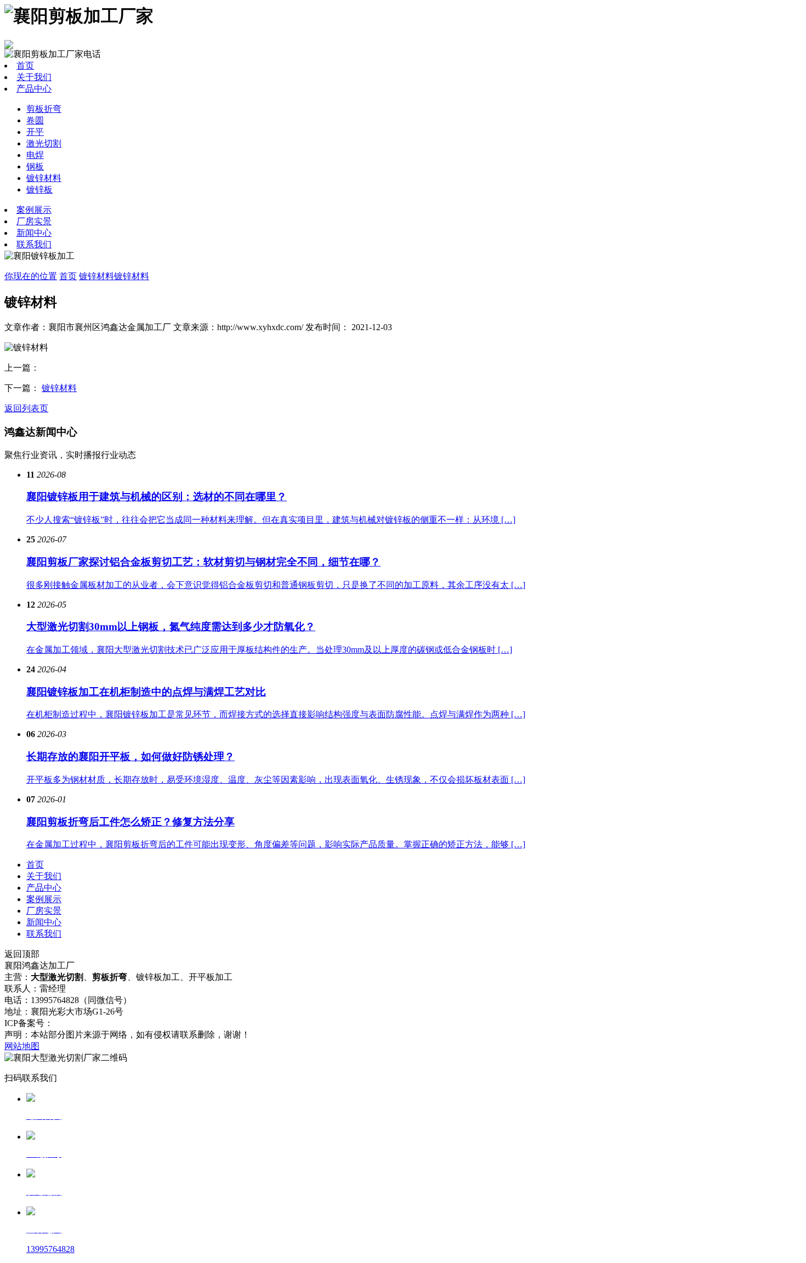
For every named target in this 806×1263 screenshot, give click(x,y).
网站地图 (21, 1046)
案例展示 (34, 209)
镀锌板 (39, 189)
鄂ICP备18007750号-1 (94, 1023)
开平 (35, 132)
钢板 (35, 166)
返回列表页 (26, 408)
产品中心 (34, 88)
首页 (25, 65)
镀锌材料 (43, 178)
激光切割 (43, 143)
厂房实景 (34, 221)
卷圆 (35, 120)
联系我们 (34, 244)
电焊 (35, 155)
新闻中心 (34, 232)
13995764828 (50, 1249)
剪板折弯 (43, 109)
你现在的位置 (30, 276)
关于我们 (34, 77)
